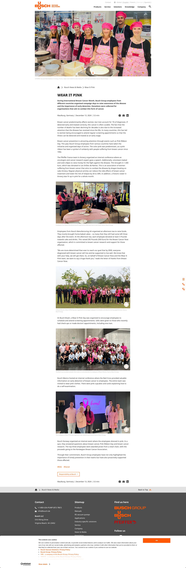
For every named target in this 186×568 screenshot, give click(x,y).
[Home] (58, 87)
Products (78, 507)
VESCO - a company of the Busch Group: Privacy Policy (61, 557)
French (132, 2)
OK (157, 540)
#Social (67, 467)
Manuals (78, 511)
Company (78, 528)
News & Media (81, 532)
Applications (80, 518)
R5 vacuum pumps (82, 514)
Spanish (147, 2)
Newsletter (79, 535)
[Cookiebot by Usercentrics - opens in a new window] (25, 564)
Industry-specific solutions (85, 521)
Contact (108, 2)
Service (78, 525)
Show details (43, 564)
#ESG (59, 467)
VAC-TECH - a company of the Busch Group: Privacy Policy (62, 559)
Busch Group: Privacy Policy (51, 552)
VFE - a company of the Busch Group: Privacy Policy (60, 554)
